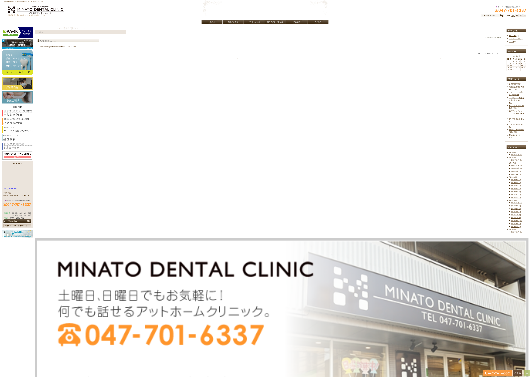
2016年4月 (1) (516, 174)
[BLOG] (17, 158)
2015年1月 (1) (516, 198)
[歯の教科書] (17, 236)
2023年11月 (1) (516, 160)
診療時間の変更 (515, 84)
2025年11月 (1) (516, 155)
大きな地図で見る (10, 188)
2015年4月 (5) (516, 192)
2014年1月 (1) (516, 227)
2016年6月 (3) (516, 171)
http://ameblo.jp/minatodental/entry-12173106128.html (58, 47)
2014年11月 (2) (516, 203)
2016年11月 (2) (516, 165)
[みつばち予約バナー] (17, 37)
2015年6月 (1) (516, 186)
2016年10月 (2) (516, 168)
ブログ (511, 42)
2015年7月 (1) (516, 183)
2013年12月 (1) (516, 232)
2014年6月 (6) (516, 215)
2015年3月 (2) (516, 195)
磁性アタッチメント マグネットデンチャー (517, 113)
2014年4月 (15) (516, 221)
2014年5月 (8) (516, 218)
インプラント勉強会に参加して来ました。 (516, 100)
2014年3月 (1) (516, 224)
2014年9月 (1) (516, 206)
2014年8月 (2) (516, 209)
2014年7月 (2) (516, 212)
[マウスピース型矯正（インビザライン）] (17, 102)
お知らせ (512, 36)
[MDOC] (17, 48)
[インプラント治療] (17, 88)
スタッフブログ (515, 39)
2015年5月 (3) (516, 189)
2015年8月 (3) (516, 180)
